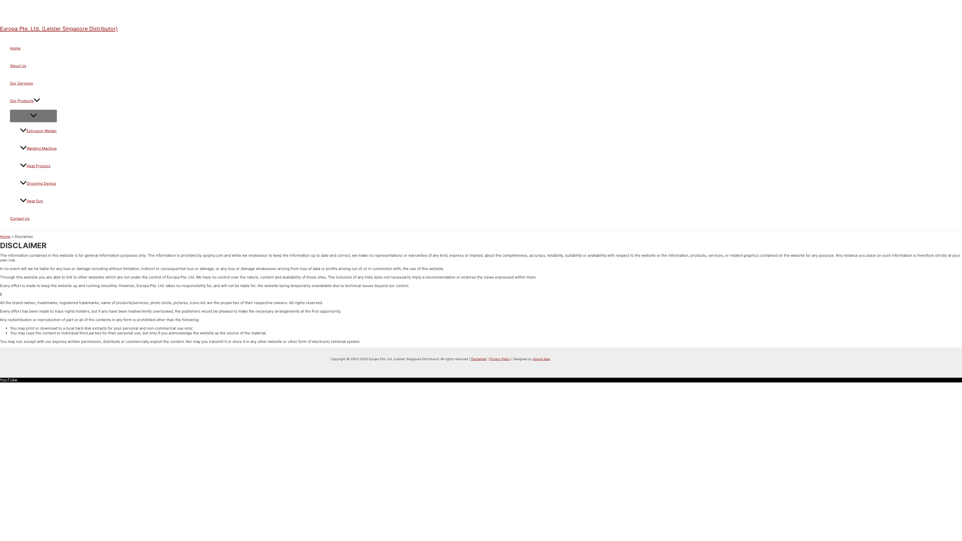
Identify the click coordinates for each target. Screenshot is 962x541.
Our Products (22, 100)
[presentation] (37, 100)
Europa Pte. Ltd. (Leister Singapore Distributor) (59, 29)
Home (15, 48)
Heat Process (38, 166)
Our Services (21, 83)
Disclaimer (479, 359)
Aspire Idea (541, 359)
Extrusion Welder (42, 130)
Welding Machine (42, 148)
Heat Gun (35, 201)
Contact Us (20, 218)
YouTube (8, 380)
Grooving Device (41, 183)
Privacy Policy (500, 359)
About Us (18, 65)
